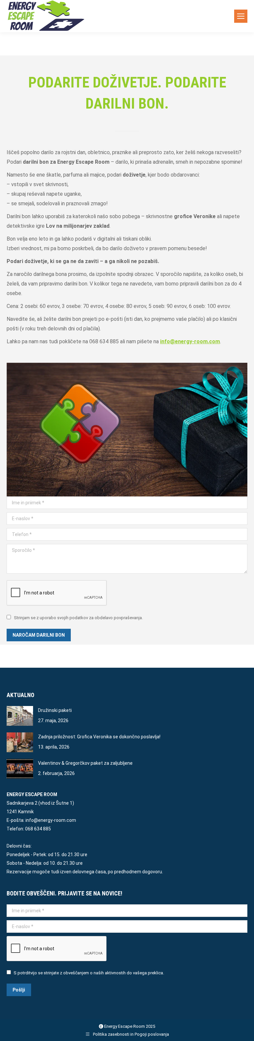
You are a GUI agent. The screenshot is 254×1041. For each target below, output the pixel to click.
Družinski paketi (55, 710)
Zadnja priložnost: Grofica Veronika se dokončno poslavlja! (99, 736)
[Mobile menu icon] (240, 16)
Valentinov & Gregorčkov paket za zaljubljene (85, 763)
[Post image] (20, 716)
